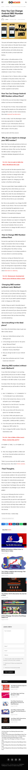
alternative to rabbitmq (11, 270)
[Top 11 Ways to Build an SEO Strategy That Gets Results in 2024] (14, 563)
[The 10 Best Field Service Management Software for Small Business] (5, 703)
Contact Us (10, 765)
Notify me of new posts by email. (12, 667)
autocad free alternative (14, 114)
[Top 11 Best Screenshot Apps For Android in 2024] (5, 687)
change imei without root (7, 518)
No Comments (22, 19)
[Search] (26, 2)
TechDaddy (21, 764)
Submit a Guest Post (17, 765)
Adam (7, 19)
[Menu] (2, 2)
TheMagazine (4, 765)
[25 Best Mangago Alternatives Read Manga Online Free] (14, 607)
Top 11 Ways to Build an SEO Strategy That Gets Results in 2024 (18, 711)
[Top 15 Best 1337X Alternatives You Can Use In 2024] (14, 585)
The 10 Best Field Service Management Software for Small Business (17, 703)
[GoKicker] (14, 2)
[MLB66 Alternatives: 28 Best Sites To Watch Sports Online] (14, 540)
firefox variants (21, 464)
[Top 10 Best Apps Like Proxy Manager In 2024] (5, 695)
